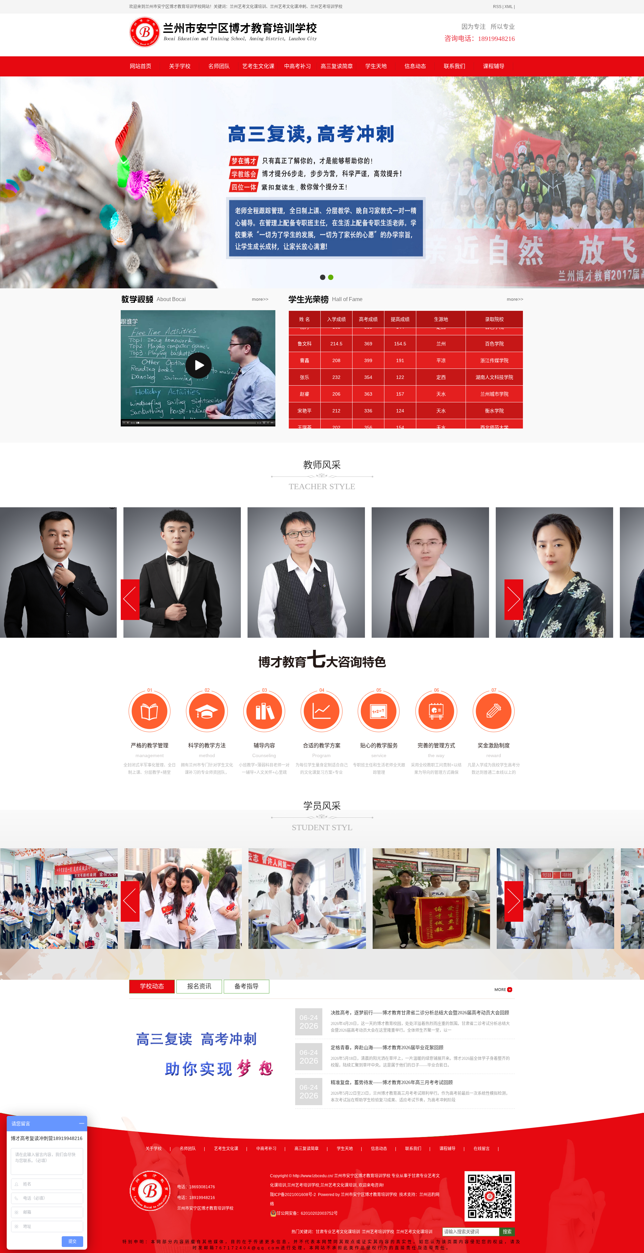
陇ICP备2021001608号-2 (293, 1194)
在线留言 (482, 1148)
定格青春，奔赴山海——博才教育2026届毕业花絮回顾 (387, 1047)
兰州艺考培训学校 (303, 1185)
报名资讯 (199, 986)
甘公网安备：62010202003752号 (307, 1213)
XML (508, 6)
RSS (497, 6)
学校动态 (152, 986)
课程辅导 (493, 66)
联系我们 (454, 66)
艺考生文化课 (258, 66)
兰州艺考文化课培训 (338, 1185)
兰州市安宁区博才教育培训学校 (369, 1194)
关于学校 (180, 66)
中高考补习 (297, 66)
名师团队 (219, 66)
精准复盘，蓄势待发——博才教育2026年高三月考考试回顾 (392, 1082)
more (257, 299)
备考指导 (246, 986)
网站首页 (140, 66)
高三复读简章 (337, 66)
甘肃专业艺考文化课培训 (338, 1232)
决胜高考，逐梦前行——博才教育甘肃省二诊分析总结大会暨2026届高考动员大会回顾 (420, 1012)
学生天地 (376, 66)
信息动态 (415, 66)
